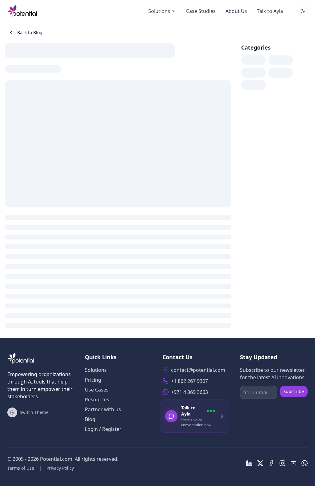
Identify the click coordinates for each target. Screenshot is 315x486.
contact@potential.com (198, 370)
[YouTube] (293, 463)
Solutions (159, 11)
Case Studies (201, 11)
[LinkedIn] (249, 463)
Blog (90, 419)
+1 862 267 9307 (189, 381)
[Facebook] (271, 463)
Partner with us (103, 409)
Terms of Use (20, 468)
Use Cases (97, 389)
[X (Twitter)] (260, 463)
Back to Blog (29, 32)
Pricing (93, 379)
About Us (236, 11)
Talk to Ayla (270, 11)
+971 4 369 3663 (189, 392)
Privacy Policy (60, 468)
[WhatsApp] (304, 463)
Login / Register (103, 429)
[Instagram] (282, 463)
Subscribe (293, 391)
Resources (97, 399)
